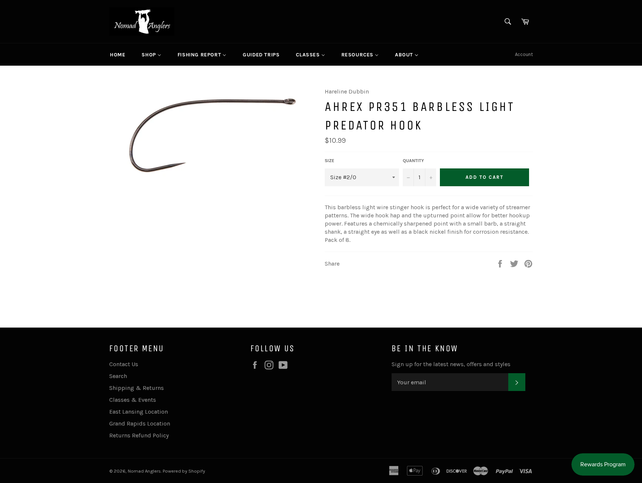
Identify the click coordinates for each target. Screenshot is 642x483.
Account (524, 54)
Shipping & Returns (136, 387)
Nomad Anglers (144, 471)
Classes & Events (132, 399)
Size (329, 160)
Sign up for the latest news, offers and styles (451, 364)
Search (118, 376)
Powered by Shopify (184, 471)
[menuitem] (117, 54)
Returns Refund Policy (139, 435)
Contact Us (123, 364)
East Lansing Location (138, 411)
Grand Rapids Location (139, 423)
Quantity (413, 160)
